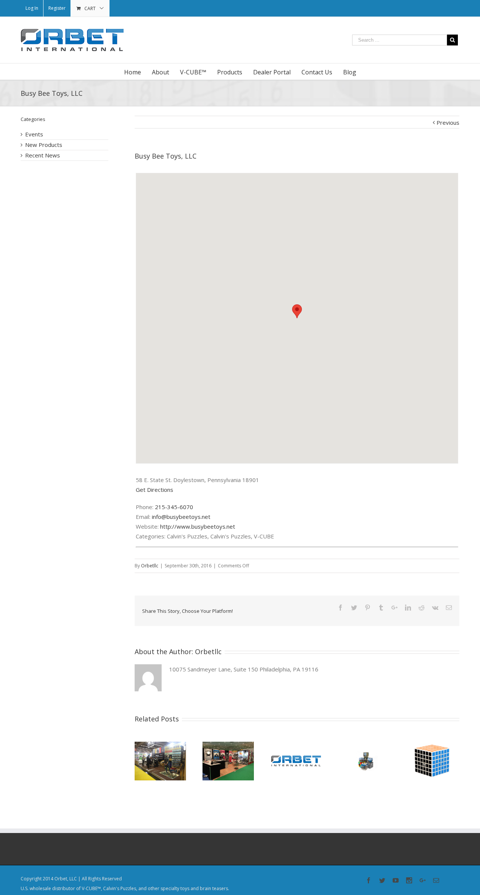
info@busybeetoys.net (181, 516)
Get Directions (154, 489)
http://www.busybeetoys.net (197, 526)
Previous (447, 122)
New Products (43, 144)
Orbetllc (149, 565)
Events (34, 134)
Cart (90, 8)
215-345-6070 (174, 507)
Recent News (42, 155)
